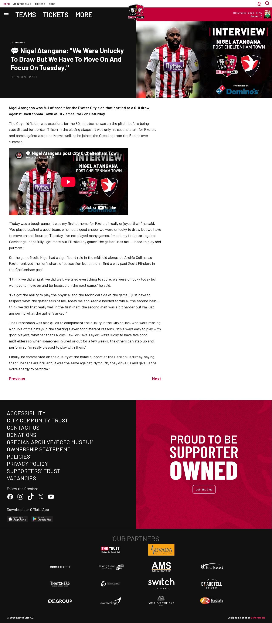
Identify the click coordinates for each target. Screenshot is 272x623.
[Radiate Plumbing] (212, 601)
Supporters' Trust (34, 471)
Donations (22, 434)
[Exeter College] (111, 601)
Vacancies (21, 478)
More (83, 14)
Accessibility (26, 413)
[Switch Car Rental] (161, 583)
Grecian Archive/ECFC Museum (50, 442)
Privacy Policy (27, 463)
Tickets (40, 3)
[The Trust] (111, 549)
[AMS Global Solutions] (161, 567)
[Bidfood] (212, 567)
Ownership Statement (39, 449)
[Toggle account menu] (259, 3)
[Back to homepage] (136, 12)
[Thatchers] (60, 583)
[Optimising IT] (111, 583)
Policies (18, 456)
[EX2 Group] (60, 601)
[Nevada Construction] (161, 550)
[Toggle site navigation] (6, 14)
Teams (25, 14)
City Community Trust (37, 420)
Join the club (22, 3)
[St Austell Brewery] (212, 584)
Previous (17, 378)
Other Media (258, 617)
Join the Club (204, 489)
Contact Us (23, 427)
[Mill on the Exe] (161, 601)
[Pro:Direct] (60, 567)
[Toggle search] (268, 3)
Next (156, 378)
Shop (52, 3)
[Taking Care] (111, 567)
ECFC (6, 3)
